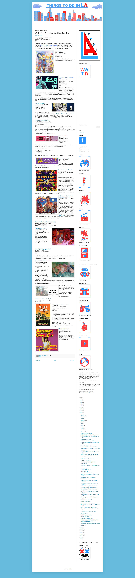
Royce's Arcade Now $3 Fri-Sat (87, 518)
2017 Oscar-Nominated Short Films (42, 120)
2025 (81, 400)
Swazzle (41, 238)
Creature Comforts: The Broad (86, 433)
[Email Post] (50, 355)
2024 (81, 402)
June (82, 425)
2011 (81, 535)
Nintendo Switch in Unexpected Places (88, 440)
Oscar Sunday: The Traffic (86, 439)
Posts (81, 149)
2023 (81, 404)
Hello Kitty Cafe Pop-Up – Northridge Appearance (45, 298)
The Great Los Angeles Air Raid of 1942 (60, 304)
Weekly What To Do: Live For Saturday (88, 477)
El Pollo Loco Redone (85, 516)
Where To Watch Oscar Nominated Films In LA (89, 519)
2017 (81, 413)
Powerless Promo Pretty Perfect (87, 521)
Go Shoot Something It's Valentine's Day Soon (89, 485)
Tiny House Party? (84, 513)
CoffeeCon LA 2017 (63, 135)
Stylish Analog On (84, 471)
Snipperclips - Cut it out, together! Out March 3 (89, 434)
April (82, 428)
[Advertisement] (60, 24)
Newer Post (38, 360)
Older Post (72, 360)
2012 (81, 533)
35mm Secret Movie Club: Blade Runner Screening (45, 221)
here (53, 133)
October (82, 418)
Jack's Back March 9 (85, 467)
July (82, 423)
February (83, 431)
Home (55, 360)
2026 (81, 399)
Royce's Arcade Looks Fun (86, 469)
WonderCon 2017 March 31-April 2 (87, 503)
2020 (81, 408)
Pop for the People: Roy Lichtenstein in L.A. (65, 113)
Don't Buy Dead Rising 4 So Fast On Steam (89, 446)
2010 (81, 537)
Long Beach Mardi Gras (64, 158)
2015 (81, 529)
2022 (81, 405)
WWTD (39, 356)
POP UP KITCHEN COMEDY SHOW (42, 249)
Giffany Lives (83, 478)
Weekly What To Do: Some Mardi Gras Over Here (90, 448)
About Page (82, 132)
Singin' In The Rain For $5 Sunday (87, 472)
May (82, 426)
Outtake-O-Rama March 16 (86, 501)
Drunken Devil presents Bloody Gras (65, 169)
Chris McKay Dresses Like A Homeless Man (89, 487)
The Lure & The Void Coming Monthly (88, 462)
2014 (81, 530)
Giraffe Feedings (84, 450)
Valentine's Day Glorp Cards (86, 515)
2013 (81, 532)
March (82, 430)
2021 (81, 407)
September (83, 420)
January (82, 525)
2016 (81, 527)
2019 (81, 410)
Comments (82, 151)
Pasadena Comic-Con (63, 328)
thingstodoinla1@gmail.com (88, 392)
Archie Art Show (58, 51)
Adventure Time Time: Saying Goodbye (88, 511)
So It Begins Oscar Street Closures (87, 458)
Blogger (69, 568)
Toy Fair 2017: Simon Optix (86, 460)
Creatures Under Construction (41, 228)
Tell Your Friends (38, 35)
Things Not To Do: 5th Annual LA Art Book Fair (89, 454)
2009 (81, 538)
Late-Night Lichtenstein (40, 103)
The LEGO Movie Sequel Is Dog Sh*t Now (89, 507)
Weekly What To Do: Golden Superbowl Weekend (90, 523)
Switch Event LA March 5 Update (87, 445)
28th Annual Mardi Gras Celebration (42, 149)
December (83, 415)
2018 (81, 412)
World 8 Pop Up (84, 463)
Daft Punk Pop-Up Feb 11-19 (86, 499)
